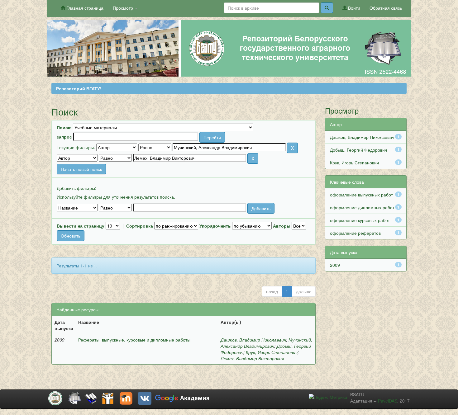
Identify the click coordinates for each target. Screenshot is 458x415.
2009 (335, 265)
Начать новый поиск (81, 169)
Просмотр (123, 8)
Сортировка (139, 226)
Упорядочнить (215, 226)
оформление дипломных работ (362, 207)
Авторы (281, 226)
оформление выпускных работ (361, 194)
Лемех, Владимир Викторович (252, 358)
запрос (64, 137)
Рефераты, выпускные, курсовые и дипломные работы (134, 340)
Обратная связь (386, 8)
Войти (353, 8)
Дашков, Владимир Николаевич (253, 340)
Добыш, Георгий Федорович (358, 150)
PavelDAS (387, 401)
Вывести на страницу (80, 226)
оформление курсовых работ (360, 220)
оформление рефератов (355, 233)
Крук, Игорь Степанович (272, 352)
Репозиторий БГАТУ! (79, 88)
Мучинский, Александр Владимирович (266, 343)
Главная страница (84, 8)
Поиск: (64, 127)
